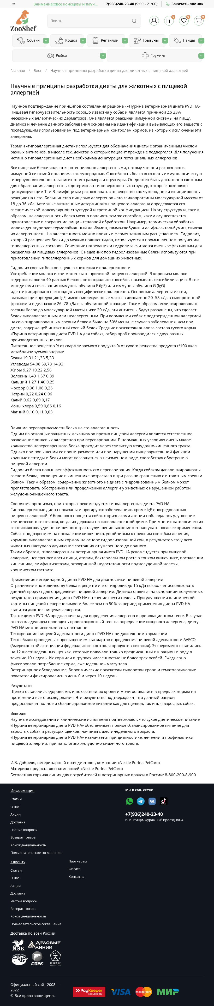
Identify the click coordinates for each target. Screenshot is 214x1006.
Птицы (188, 40)
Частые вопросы (23, 830)
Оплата (74, 869)
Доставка (17, 822)
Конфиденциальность (28, 845)
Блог (38, 70)
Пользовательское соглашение (35, 852)
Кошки (70, 40)
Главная (17, 70)
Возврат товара (22, 837)
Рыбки (61, 55)
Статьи (16, 799)
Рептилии (109, 40)
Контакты (76, 876)
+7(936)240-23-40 (119, 3)
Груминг (157, 55)
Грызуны (150, 40)
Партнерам (78, 861)
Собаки (33, 40)
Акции (15, 814)
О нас (14, 807)
